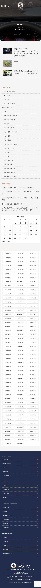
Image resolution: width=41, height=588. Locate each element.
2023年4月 (33, 306)
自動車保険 (5, 523)
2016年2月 (20, 423)
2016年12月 (8, 411)
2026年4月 (33, 257)
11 (31, 227)
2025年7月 (33, 269)
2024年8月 (20, 286)
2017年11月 (20, 394)
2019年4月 (33, 370)
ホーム (17, 29)
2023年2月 (20, 310)
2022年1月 (33, 326)
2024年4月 (33, 290)
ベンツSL (7, 152)
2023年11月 (20, 298)
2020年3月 (8, 358)
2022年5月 (20, 322)
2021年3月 (8, 342)
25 (31, 234)
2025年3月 (8, 277)
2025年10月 (33, 265)
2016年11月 (20, 411)
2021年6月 (8, 338)
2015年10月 (33, 427)
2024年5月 (20, 290)
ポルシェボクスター (10, 176)
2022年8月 (20, 318)
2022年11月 (20, 314)
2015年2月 (20, 439)
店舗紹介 (5, 485)
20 (5, 234)
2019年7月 (33, 366)
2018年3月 (8, 390)
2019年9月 (8, 366)
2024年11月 (20, 282)
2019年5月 (20, 370)
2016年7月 (33, 415)
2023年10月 (33, 298)
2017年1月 (33, 407)
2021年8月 (20, 334)
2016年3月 (8, 423)
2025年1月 (33, 277)
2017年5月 (20, 403)
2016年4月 (33, 419)
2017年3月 (8, 407)
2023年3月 (8, 310)
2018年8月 (20, 382)
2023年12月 (8, 298)
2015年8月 (20, 431)
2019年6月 (8, 370)
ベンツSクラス (8, 160)
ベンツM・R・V (9, 148)
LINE (5, 6)
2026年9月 (8, 253)
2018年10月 (33, 378)
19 (36, 230)
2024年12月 (8, 282)
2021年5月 (20, 338)
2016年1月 (33, 423)
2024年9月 (8, 286)
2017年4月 (33, 403)
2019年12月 (8, 362)
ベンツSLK (7, 156)
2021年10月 (33, 330)
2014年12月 (8, 443)
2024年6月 (8, 290)
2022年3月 (8, 326)
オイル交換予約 (7, 463)
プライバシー (6, 545)
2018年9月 (8, 382)
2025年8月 (20, 269)
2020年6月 (8, 354)
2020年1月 (33, 358)
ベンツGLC (7, 140)
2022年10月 (33, 314)
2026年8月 (20, 253)
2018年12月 (8, 378)
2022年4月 (33, 322)
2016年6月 (8, 419)
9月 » (8, 241)
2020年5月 (20, 354)
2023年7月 (33, 302)
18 (31, 230)
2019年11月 (20, 362)
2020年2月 (20, 358)
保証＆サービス (7, 507)
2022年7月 (33, 318)
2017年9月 (8, 399)
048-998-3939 (8, 6)
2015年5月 (20, 435)
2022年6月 (8, 322)
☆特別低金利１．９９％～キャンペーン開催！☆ (18, 188)
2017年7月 (33, 399)
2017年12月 (8, 394)
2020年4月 (33, 354)
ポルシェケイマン (9, 172)
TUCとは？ (5, 497)
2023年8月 (20, 302)
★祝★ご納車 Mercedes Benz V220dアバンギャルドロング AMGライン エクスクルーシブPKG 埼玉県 (20, 209)
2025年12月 (8, 265)
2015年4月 (33, 435)
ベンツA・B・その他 (10, 116)
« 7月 (3, 241)
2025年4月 (33, 273)
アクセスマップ (6, 489)
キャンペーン (8, 100)
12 (36, 227)
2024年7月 (33, 286)
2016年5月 (20, 419)
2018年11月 (20, 378)
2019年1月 (33, 374)
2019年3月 (8, 374)
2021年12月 (8, 330)
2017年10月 (33, 394)
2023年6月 (8, 306)
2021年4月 (33, 338)
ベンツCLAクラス (9, 120)
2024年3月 (8, 294)
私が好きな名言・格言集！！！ (12, 204)
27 (5, 238)
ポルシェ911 (8, 164)
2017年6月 (8, 403)
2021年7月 (33, 334)
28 (10, 238)
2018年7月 (33, 382)
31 (26, 238)
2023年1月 (33, 310)
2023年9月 (8, 302)
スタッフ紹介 (6, 493)
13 (5, 230)
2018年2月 (20, 390)
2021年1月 (33, 342)
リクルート (5, 541)
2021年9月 (8, 334)
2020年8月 (20, 350)
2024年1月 (33, 294)
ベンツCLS (7, 124)
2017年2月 (20, 407)
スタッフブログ (7, 475)
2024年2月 (20, 294)
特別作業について (7, 515)
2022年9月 (8, 318)
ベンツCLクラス (9, 128)
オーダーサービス (7, 519)
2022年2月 (20, 326)
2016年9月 (8, 415)
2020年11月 (20, 346)
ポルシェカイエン (9, 168)
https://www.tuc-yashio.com (22, 579)
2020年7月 (33, 350)
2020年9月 (8, 350)
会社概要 (5, 537)
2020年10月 (33, 346)
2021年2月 (20, 342)
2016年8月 (20, 415)
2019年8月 (20, 366)
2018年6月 (8, 386)
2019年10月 (33, 362)
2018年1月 (33, 390)
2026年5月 (20, 257)
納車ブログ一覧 (7, 108)
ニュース (5, 467)
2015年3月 (8, 439)
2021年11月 (20, 330)
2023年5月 (20, 306)
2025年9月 (8, 269)
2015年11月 (20, 427)
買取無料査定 (6, 527)
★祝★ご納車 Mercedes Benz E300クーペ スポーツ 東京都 (20, 199)
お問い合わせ (6, 549)
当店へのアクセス (9, 104)
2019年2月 (20, 374)
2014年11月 (20, 443)
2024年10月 (33, 282)
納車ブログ (5, 471)
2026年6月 (8, 257)
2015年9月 (8, 431)
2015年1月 (33, 439)
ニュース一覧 (6, 96)
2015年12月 (8, 427)
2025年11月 (20, 265)
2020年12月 (8, 346)
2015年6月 (8, 435)
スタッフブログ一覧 (8, 91)
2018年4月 (33, 386)
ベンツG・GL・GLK (10, 144)
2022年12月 (8, 314)
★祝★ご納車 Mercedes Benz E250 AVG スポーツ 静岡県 (20, 193)
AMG (5, 112)
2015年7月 (33, 431)
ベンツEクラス (8, 136)
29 (15, 238)
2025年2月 (20, 277)
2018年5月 (20, 386)
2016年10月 (33, 411)
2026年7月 (33, 253)
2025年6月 (8, 273)
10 (26, 227)
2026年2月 (20, 261)
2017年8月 (20, 399)
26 (36, 234)
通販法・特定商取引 (8, 553)
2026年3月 (8, 261)
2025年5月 (20, 273)
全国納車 (5, 511)
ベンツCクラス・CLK (10, 132)
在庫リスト (2, 6)
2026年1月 (33, 261)
